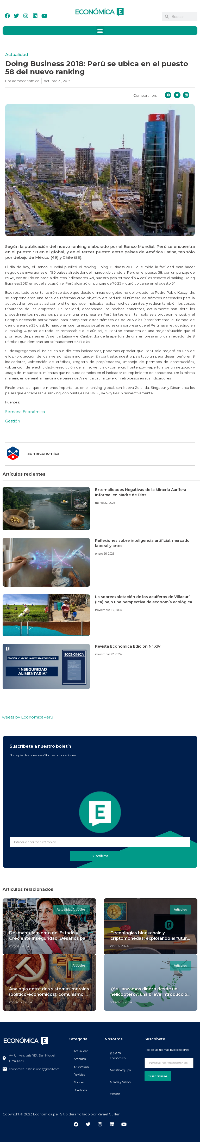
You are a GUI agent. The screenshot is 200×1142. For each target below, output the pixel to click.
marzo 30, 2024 (20, 1002)
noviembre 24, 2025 (108, 610)
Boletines (80, 1090)
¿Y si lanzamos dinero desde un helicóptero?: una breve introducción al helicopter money (150, 994)
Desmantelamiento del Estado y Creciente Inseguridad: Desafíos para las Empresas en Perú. (49, 938)
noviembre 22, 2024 (108, 654)
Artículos (80, 1059)
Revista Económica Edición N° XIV (127, 646)
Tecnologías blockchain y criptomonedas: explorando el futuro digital (150, 938)
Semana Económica (25, 411)
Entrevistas (81, 1067)
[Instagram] (26, 16)
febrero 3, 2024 (121, 1002)
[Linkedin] (35, 16)
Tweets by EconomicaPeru (26, 717)
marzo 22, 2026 (105, 503)
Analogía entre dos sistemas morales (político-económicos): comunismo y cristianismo (49, 994)
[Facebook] (7, 16)
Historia (115, 1094)
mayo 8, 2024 (19, 946)
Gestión (12, 421)
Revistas (79, 1074)
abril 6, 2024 (119, 946)
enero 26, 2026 (104, 553)
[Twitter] (16, 16)
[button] (100, 30)
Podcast (79, 1082)
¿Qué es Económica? (118, 1055)
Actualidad (16, 54)
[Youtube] (44, 16)
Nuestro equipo (120, 1070)
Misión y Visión (120, 1082)
